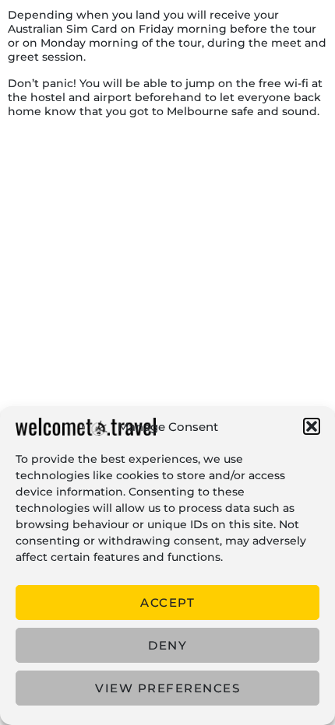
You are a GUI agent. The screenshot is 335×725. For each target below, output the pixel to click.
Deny (167, 645)
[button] (311, 426)
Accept (167, 602)
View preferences (167, 688)
